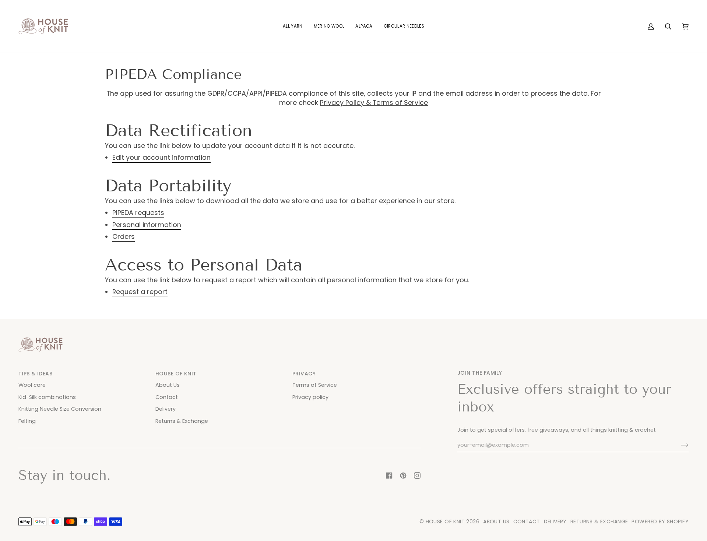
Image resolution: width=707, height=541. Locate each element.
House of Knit (445, 521)
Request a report (140, 291)
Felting (27, 421)
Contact (166, 397)
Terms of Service (314, 385)
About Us (167, 385)
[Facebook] (389, 475)
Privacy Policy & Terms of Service (374, 102)
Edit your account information (161, 157)
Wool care (32, 385)
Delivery (165, 409)
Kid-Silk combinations (47, 397)
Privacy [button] (304, 373)
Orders (123, 236)
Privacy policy (310, 397)
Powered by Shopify (660, 521)
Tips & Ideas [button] (35, 373)
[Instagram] (417, 475)
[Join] (679, 445)
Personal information (146, 224)
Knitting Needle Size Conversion (59, 409)
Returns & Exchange (181, 421)
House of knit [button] (175, 373)
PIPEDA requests (138, 212)
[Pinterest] (403, 475)
